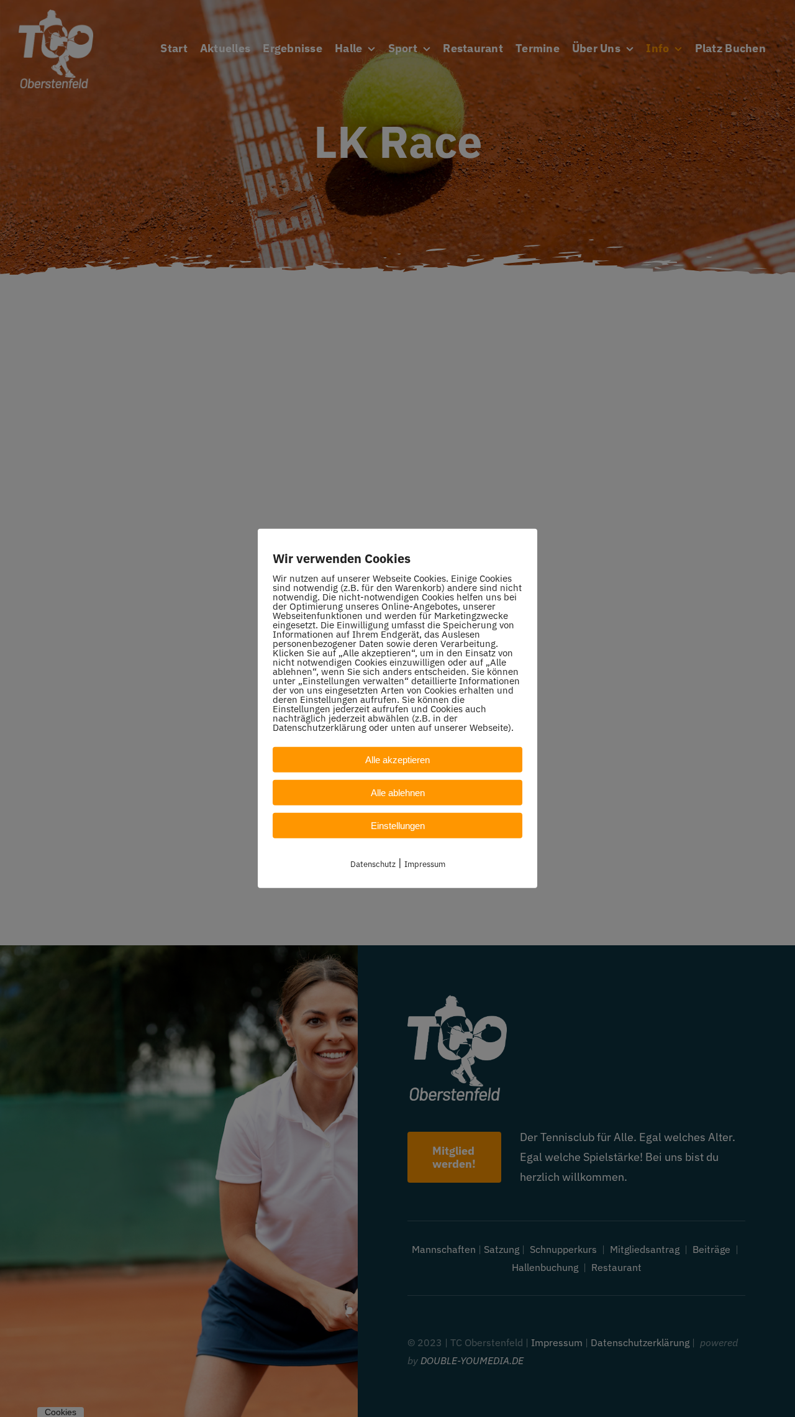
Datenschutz (373, 864)
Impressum (424, 864)
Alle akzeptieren (397, 759)
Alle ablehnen (398, 792)
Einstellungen (398, 825)
